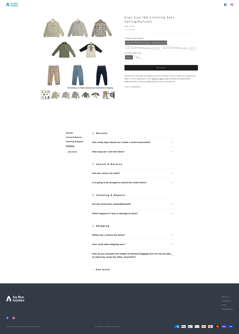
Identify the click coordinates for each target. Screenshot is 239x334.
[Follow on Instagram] (232, 4)
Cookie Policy (227, 309)
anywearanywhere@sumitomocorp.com (23, 326)
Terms (224, 305)
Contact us (226, 301)
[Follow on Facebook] (225, 4)
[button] (45, 94)
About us (225, 297)
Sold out (161, 68)
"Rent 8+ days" (157, 79)
